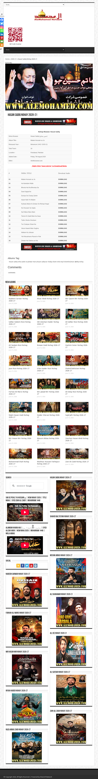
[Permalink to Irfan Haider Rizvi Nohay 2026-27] (48, 360)
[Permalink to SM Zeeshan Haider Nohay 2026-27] (48, 314)
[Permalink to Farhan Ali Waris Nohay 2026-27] (20, 384)
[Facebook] (2, 20)
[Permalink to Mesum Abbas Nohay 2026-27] (48, 430)
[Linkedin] (2, 34)
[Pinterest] (2, 38)
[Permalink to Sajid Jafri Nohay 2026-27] (77, 407)
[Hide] (1, 49)
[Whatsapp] (2, 30)
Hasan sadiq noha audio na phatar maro (22, 262)
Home (7, 59)
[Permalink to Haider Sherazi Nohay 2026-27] (48, 407)
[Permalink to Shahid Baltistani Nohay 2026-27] (77, 360)
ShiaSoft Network (46, 777)
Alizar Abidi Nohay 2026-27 (48, 299)
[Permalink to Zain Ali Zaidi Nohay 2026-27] (77, 454)
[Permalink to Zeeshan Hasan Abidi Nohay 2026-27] (77, 430)
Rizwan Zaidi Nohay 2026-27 (48, 345)
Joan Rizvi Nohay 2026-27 (19, 368)
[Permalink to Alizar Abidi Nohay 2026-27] (48, 291)
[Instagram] (2, 27)
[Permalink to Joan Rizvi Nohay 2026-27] (20, 360)
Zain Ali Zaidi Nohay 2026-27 (77, 462)
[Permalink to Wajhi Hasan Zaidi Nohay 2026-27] (20, 407)
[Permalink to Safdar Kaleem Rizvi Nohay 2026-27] (20, 314)
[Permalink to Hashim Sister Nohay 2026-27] (77, 337)
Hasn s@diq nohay (77, 262)
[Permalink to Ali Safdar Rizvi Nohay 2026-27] (77, 314)
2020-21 (13, 59)
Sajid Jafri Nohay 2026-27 (75, 415)
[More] (2, 45)
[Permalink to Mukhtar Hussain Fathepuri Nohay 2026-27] (48, 454)
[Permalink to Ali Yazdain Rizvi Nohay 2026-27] (20, 337)
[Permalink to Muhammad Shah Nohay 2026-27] (20, 454)
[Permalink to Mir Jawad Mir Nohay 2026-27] (48, 384)
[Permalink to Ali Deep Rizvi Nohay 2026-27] (77, 384)
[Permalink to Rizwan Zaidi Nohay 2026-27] (48, 337)
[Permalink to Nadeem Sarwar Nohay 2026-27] (20, 291)
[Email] (2, 41)
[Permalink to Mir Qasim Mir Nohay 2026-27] (77, 291)
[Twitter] (2, 23)
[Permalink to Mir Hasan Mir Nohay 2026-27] (20, 430)
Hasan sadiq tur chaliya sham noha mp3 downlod (53, 262)
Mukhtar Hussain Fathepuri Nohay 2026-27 (48, 463)
